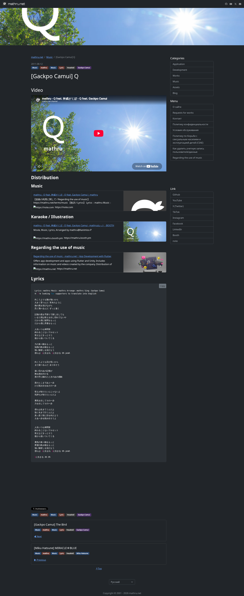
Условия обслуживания (186, 130)
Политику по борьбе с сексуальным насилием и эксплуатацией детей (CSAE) (188, 139)
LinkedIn (177, 229)
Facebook (178, 223)
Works (176, 75)
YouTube (177, 200)
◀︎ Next (38, 536)
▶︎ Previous (40, 559)
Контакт (177, 118)
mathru (44, 67)
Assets (176, 87)
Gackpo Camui (84, 67)
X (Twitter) (178, 206)
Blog (175, 93)
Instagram (178, 217)
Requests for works (183, 112)
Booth (176, 235)
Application (179, 64)
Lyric (61, 67)
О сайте (177, 106)
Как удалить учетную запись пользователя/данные (188, 150)
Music (49, 57)
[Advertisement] (98, 485)
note (175, 241)
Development (180, 69)
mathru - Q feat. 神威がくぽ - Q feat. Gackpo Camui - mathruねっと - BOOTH (73, 225)
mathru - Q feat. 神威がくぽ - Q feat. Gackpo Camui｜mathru (65, 194)
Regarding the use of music (187, 157)
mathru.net (37, 57)
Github (176, 194)
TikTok (176, 212)
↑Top (99, 568)
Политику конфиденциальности (190, 124)
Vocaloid (70, 67)
